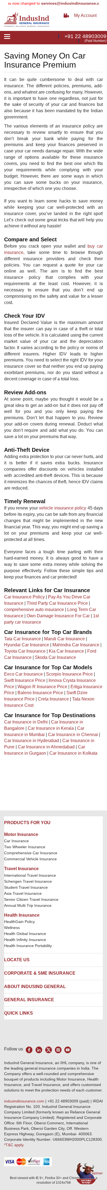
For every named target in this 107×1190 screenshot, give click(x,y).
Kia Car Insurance (66, 651)
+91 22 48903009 (85, 36)
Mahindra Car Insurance (75, 644)
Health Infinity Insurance (25, 939)
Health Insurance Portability (28, 945)
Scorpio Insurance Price (69, 674)
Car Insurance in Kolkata (73, 753)
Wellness (12, 927)
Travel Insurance (21, 868)
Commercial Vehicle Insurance (30, 859)
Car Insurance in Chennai (73, 734)
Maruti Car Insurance (64, 638)
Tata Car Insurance (22, 638)
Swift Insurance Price (24, 680)
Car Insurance (16, 841)
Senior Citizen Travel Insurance (31, 899)
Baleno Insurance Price (40, 692)
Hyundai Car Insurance (26, 644)
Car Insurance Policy (24, 597)
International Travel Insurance (30, 875)
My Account (85, 15)
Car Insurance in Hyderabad (31, 740)
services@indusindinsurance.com (67, 3)
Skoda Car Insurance (55, 657)
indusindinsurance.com (24, 1101)
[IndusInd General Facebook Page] (29, 1049)
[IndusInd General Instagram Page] (58, 1049)
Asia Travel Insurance (23, 893)
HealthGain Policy (19, 921)
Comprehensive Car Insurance (30, 853)
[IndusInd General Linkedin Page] (38, 1049)
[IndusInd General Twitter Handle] (48, 1049)
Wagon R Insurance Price (42, 686)
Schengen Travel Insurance (28, 881)
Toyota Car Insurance (25, 651)
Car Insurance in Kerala (51, 728)
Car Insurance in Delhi (26, 722)
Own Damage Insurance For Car (58, 615)
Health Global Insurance (25, 933)
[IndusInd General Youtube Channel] (67, 1049)
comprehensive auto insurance (34, 609)
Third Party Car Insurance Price (57, 603)
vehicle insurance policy (62, 508)
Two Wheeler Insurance (24, 847)
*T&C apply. (14, 1145)
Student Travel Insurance (26, 887)
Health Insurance (22, 915)
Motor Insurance (21, 834)
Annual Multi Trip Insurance (28, 905)
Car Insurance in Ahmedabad (46, 747)
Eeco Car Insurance (23, 674)
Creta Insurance (53, 699)
